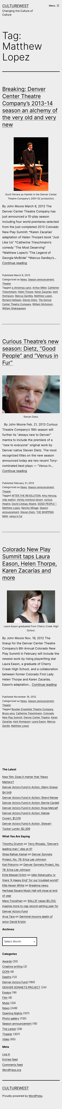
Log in (6, 1054)
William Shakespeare (14, 308)
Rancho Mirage (29, 507)
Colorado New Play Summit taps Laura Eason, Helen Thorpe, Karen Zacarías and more (29, 563)
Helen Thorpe (25, 291)
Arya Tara (8, 916)
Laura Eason (39, 721)
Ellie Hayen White (13, 885)
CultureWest (15, 6)
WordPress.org (11, 1069)
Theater (6, 283)
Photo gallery (10, 1018)
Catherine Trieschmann (29, 713)
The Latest (9, 1028)
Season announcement (41, 279)
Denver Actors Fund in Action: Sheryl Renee (30, 797)
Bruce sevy (8, 713)
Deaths (6, 977)
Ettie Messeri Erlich (14, 875)
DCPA (5, 971)
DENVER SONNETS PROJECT (21, 987)
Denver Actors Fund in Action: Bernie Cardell (30, 802)
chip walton (8, 499)
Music (6, 1003)
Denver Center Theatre (37, 717)
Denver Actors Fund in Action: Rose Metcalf (30, 808)
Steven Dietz (30, 299)
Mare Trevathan (12, 900)
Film (5, 997)
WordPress (35, 1095)
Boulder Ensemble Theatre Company (32, 709)
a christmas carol (21, 287)
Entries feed (10, 1059)
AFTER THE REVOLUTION (26, 495)
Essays (6, 992)
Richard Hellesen (11, 299)
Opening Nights (12, 1013)
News (23, 279)
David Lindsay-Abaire (24, 503)
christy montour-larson (30, 499)
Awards (7, 961)
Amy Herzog (49, 495)
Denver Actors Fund (15, 982)
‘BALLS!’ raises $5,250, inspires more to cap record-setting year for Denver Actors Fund (30, 906)
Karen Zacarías (43, 291)
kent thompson (21, 721)
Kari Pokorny (10, 864)
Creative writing (12, 966)
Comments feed (12, 1064)
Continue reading (14, 263)
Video (5, 1039)
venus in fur (15, 516)
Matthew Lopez (43, 295)
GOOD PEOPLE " (47, 503)
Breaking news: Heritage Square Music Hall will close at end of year (29, 890)
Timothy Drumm (12, 843)
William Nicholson (42, 304)
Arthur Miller (39, 287)
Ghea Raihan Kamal (14, 854)
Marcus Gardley (24, 295)
